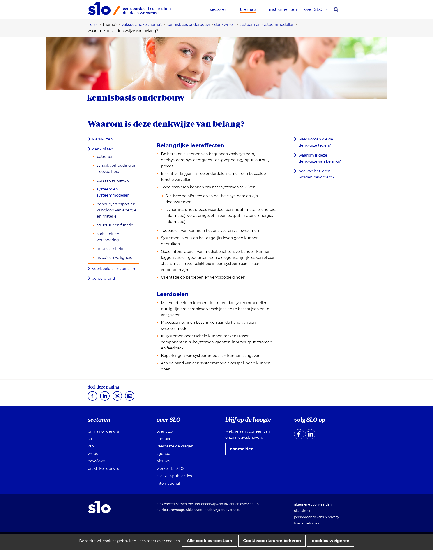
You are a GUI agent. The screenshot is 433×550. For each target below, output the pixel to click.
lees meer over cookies (159, 541)
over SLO (313, 9)
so (90, 439)
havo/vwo (96, 461)
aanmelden (243, 450)
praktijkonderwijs (103, 468)
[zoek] (336, 9)
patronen (105, 156)
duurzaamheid (110, 249)
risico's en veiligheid (115, 257)
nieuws (163, 461)
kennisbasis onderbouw (135, 97)
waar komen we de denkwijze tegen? (316, 142)
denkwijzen (102, 149)
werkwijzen (102, 139)
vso (91, 446)
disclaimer (302, 511)
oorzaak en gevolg (113, 180)
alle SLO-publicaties (174, 476)
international (168, 483)
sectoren (218, 9)
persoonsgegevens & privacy (316, 517)
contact (163, 439)
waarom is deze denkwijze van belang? (320, 158)
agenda (163, 454)
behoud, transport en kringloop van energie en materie (116, 210)
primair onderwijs (103, 431)
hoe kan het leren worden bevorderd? (316, 174)
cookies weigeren (330, 540)
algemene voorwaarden (313, 504)
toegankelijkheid (307, 523)
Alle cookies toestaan (209, 540)
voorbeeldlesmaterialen (113, 269)
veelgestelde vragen (175, 446)
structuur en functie (115, 225)
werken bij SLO (170, 468)
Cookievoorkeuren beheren (272, 540)
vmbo (93, 454)
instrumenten (283, 9)
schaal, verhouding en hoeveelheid (116, 168)
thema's (248, 9)
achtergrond (103, 278)
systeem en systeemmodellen (113, 192)
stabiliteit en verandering (108, 237)
